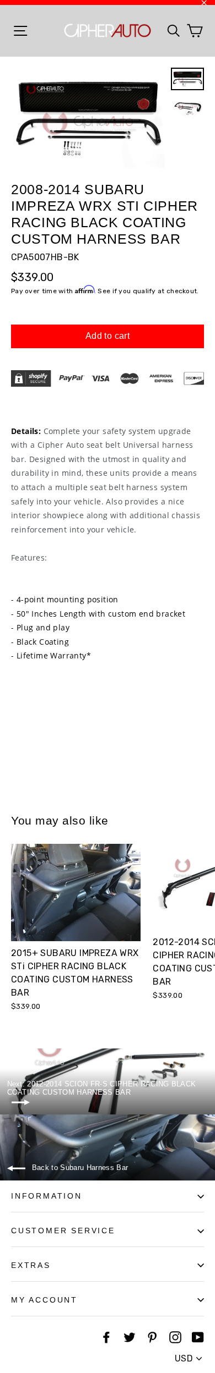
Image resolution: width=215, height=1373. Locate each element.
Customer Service (63, 1230)
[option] (88, 119)
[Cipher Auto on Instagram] (175, 1337)
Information (46, 1195)
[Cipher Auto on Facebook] (106, 1337)
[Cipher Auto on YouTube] (198, 1337)
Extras (31, 1265)
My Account (44, 1299)
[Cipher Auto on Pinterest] (152, 1337)
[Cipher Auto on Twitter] (129, 1337)
